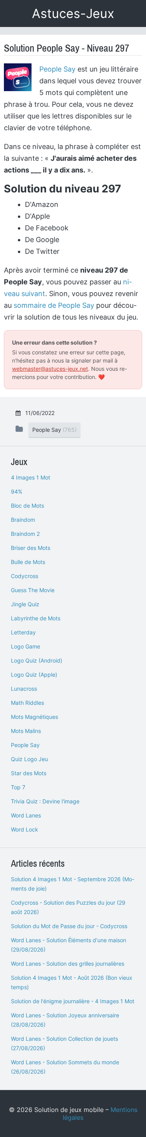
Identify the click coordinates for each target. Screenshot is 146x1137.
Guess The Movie (33, 590)
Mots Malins (26, 730)
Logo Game (25, 646)
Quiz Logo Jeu (29, 759)
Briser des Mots (30, 547)
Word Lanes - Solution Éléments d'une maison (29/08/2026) (68, 945)
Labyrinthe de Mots (35, 618)
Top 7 (18, 787)
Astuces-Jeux (73, 13)
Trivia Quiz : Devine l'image (45, 801)
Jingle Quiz (25, 604)
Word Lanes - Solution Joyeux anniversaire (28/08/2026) (65, 1020)
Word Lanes (26, 815)
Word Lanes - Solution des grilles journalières (67, 963)
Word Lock (24, 829)
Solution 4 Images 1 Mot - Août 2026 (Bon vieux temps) (71, 982)
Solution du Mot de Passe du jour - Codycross (69, 926)
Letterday (23, 632)
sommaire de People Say (54, 305)
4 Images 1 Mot (30, 477)
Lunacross (24, 688)
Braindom (23, 519)
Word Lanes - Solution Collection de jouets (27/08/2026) (64, 1043)
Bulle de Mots (28, 562)
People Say (57, 69)
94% (16, 491)
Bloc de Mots (27, 505)
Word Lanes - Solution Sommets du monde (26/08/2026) (65, 1067)
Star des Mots (28, 773)
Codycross (24, 576)
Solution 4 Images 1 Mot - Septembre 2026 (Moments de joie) (72, 884)
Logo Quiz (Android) (36, 660)
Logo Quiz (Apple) (34, 674)
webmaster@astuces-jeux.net (50, 368)
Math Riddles (27, 702)
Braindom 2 (25, 533)
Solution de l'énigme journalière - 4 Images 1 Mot (72, 1001)
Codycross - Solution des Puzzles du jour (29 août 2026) (68, 907)
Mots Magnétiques (34, 716)
